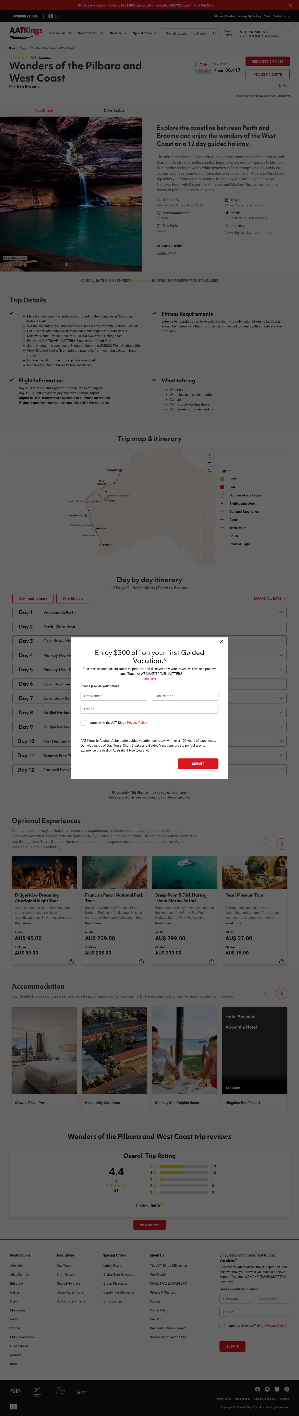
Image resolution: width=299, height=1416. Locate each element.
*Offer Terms (149, 678)
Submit (198, 763)
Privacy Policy (137, 722)
